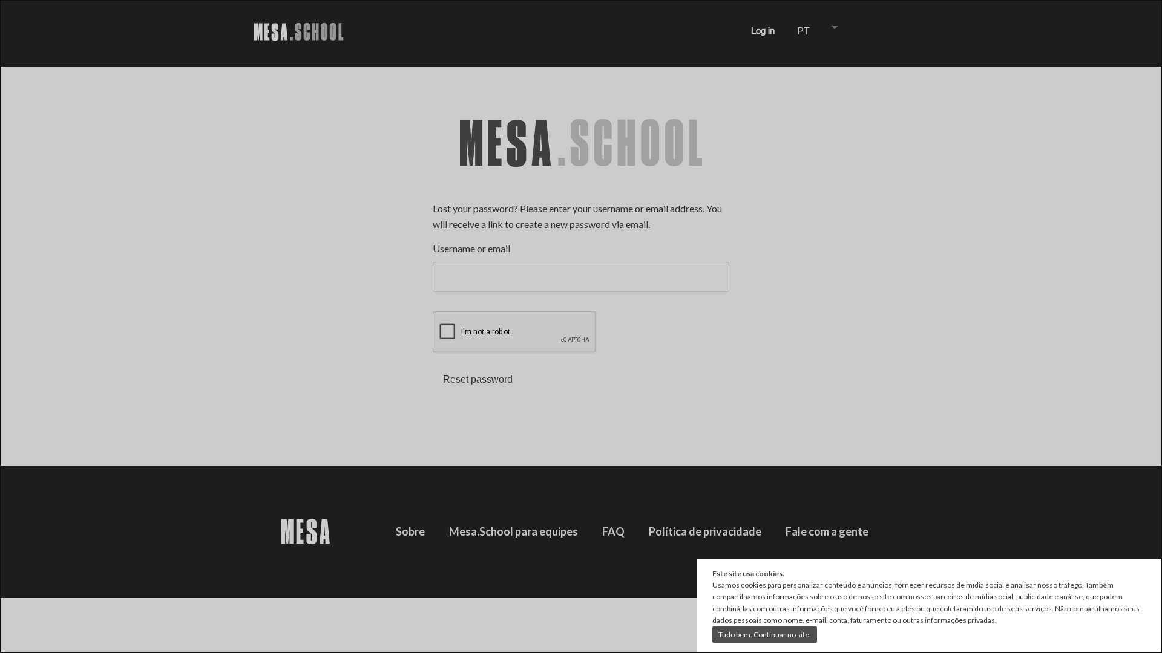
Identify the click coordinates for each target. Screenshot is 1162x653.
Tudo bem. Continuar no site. (764, 634)
